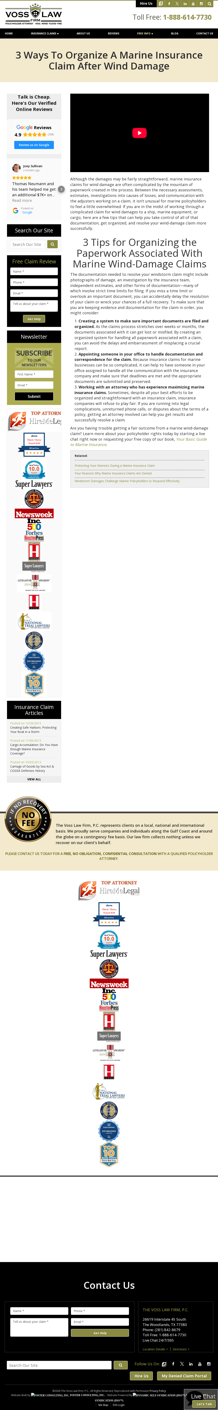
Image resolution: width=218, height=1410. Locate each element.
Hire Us (146, 3)
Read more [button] (22, 200)
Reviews (113, 33)
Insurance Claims (43, 33)
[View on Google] (16, 168)
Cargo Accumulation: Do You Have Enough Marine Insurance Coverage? (34, 749)
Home (9, 33)
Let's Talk (204, 1404)
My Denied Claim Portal (184, 1375)
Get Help (34, 319)
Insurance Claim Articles (34, 710)
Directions (180, 1349)
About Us (83, 33)
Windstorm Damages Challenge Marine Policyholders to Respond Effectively (127, 481)
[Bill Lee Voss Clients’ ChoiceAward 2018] (109, 925)
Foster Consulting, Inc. (87, 1395)
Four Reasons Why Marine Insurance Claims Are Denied (113, 473)
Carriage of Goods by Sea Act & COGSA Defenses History (32, 768)
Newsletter (34, 337)
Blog (174, 33)
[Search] (209, 3)
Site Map (103, 1405)
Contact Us (204, 33)
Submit (34, 396)
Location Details (154, 1349)
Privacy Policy (158, 1391)
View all (34, 779)
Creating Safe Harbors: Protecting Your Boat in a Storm (33, 729)
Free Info (144, 33)
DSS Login (119, 1405)
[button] (6, 189)
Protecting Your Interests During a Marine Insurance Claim (115, 466)
